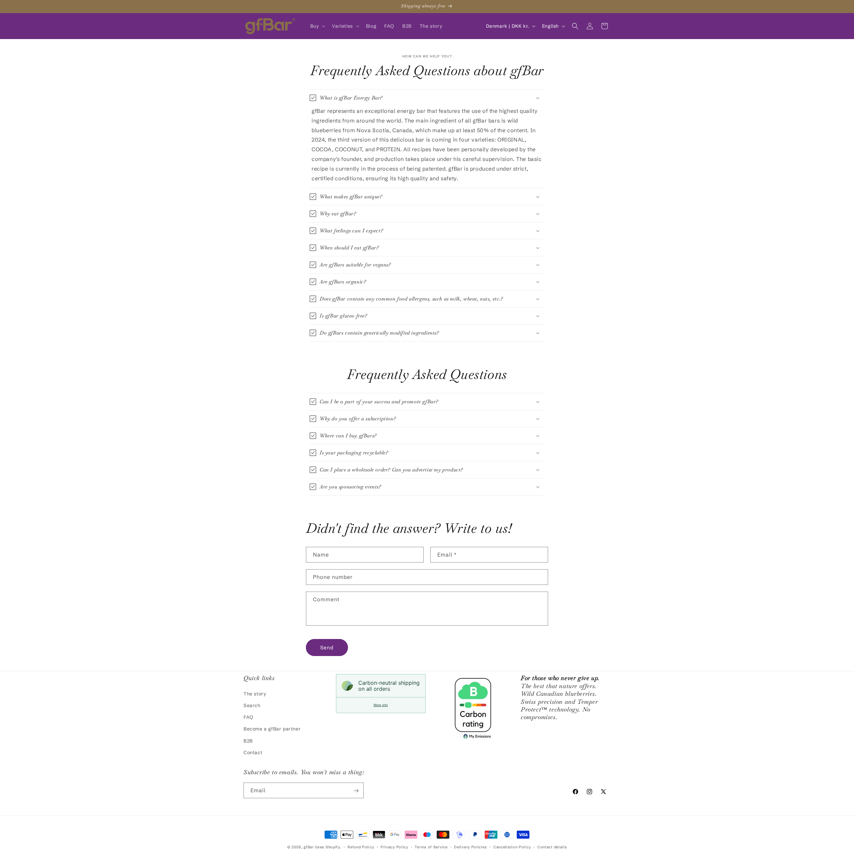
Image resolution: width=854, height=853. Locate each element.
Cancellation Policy (512, 846)
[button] (317, 26)
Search (252, 705)
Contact (253, 752)
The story (255, 693)
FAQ (249, 717)
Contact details (552, 846)
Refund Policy (361, 846)
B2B (248, 740)
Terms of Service (431, 846)
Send (327, 647)
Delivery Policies (470, 846)
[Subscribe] (356, 791)
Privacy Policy (394, 846)
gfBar (309, 847)
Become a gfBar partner (272, 729)
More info (381, 705)
